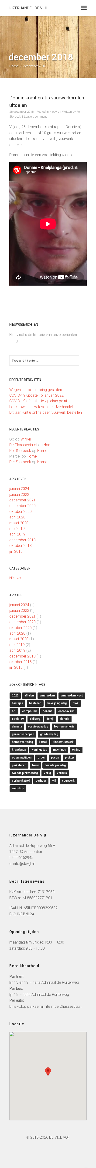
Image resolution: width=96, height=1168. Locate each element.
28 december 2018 (21, 111)
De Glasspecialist (23, 445)
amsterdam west (72, 695)
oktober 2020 (20, 511)
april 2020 (17, 517)
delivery (35, 718)
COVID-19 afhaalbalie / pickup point (38, 401)
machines (59, 749)
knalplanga (19, 749)
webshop (18, 788)
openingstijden (21, 757)
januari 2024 (19, 488)
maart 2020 (18, 523)
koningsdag (39, 749)
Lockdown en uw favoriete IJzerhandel (41, 407)
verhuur (41, 780)
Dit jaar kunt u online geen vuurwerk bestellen (45, 412)
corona (47, 711)
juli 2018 (16, 551)
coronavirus (66, 711)
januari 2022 (19, 494)
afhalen (29, 695)
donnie (64, 718)
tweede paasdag (55, 765)
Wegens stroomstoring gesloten (35, 390)
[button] (48, 1072)
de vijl (50, 718)
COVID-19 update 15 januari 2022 (36, 395)
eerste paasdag (38, 726)
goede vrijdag (49, 734)
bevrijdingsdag (57, 703)
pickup (69, 757)
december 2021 (22, 500)
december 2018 (22, 540)
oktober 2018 (20, 545)
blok (76, 703)
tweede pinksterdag (25, 773)
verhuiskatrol (21, 780)
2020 (15, 695)
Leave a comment (35, 116)
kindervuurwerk (63, 742)
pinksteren (19, 765)
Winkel (26, 439)
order (41, 757)
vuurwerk (68, 780)
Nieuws (54, 111)
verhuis (62, 773)
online (76, 749)
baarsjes (17, 703)
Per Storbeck (20, 450)
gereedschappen (23, 734)
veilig (47, 773)
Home (13, 66)
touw (35, 765)
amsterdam (47, 695)
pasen (55, 757)
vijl (54, 780)
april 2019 (17, 534)
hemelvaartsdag (22, 742)
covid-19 (18, 718)
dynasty (17, 726)
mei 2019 (17, 528)
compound (29, 711)
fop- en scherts (64, 726)
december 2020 (22, 506)
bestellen (35, 703)
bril (14, 711)
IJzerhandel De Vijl (28, 8)
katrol (43, 742)
